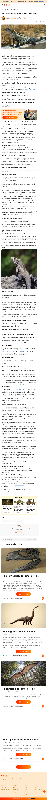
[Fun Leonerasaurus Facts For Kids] (30, 502)
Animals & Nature (6, 506)
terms (36, 787)
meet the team (15, 789)
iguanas (33, 151)
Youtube (25, 794)
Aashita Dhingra (8, 691)
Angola (5, 642)
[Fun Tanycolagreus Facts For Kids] (23, 560)
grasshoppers (4, 351)
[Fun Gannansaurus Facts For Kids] (19, 502)
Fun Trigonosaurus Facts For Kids (21, 739)
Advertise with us (5, 789)
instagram (25, 791)
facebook (26, 787)
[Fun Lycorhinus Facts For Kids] (23, 673)
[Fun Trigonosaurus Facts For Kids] (23, 723)
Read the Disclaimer (8, 539)
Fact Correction (33, 539)
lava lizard (24, 89)
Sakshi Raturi (25, 18)
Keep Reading (24, 594)
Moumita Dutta (14, 17)
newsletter (14, 791)
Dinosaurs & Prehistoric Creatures (19, 507)
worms (10, 351)
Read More (41, 1)
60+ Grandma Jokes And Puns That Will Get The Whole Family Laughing (20, 1)
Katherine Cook (13, 18)
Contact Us (3, 787)
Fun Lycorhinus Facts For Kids (19, 688)
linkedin (25, 792)
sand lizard (32, 89)
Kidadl (2, 9)
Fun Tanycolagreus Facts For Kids (21, 576)
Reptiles (13, 520)
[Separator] (44, 791)
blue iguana (19, 389)
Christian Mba (7, 634)
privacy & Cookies (38, 789)
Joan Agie (6, 579)
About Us (14, 787)
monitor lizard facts (19, 485)
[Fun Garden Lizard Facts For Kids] (7, 502)
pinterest (25, 789)
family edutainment (16, 792)
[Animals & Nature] (3, 655)
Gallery (5, 48)
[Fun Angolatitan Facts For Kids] (23, 616)
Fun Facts (7, 9)
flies (23, 351)
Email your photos (10, 117)
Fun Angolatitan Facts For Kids (19, 631)
